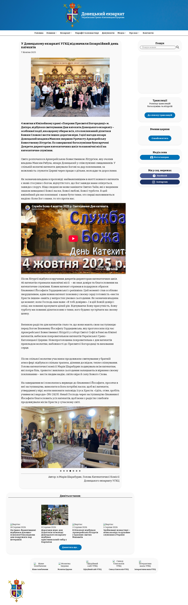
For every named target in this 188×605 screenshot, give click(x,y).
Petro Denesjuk (161, 592)
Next (116, 437)
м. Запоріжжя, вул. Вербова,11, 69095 (85, 589)
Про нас (133, 33)
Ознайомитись (160, 138)
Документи (108, 33)
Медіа (121, 33)
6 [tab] (76, 471)
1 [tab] (61, 471)
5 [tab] (73, 471)
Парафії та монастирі (87, 33)
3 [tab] (67, 471)
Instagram (162, 182)
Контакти (148, 33)
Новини (50, 33)
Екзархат (65, 33)
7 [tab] (80, 471)
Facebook (162, 175)
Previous (24, 437)
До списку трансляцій (160, 115)
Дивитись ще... (70, 547)
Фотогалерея (161, 157)
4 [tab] (70, 471)
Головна (38, 33)
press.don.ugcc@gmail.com (85, 592)
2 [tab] (64, 471)
